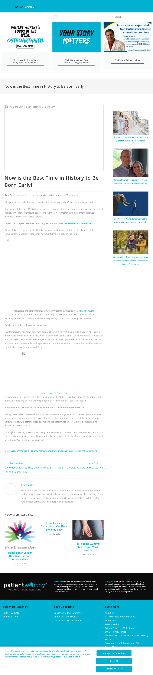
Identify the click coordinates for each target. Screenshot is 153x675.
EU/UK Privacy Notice (115, 631)
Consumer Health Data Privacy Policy (123, 643)
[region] (76, 661)
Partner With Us (11, 612)
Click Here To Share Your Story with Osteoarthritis (25, 61)
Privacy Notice (112, 624)
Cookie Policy (74, 656)
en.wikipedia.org (86, 310)
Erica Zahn (9, 195)
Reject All (114, 661)
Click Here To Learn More (127, 60)
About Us (109, 612)
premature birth (89, 451)
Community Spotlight (19, 451)
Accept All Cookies (114, 668)
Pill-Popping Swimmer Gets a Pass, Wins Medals (88, 547)
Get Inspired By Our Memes (68, 620)
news (70, 451)
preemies (77, 451)
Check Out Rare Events (65, 616)
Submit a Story (10, 616)
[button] (55, 16)
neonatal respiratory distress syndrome (49, 195)
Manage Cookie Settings (114, 653)
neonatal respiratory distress (79, 223)
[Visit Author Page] (10, 489)
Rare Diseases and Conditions (120, 616)
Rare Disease (72, 195)
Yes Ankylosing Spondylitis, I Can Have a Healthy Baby (54, 526)
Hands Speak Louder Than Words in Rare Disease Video (20, 556)
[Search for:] (125, 17)
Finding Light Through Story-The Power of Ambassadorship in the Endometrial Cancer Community (130, 261)
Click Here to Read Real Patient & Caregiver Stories (76, 61)
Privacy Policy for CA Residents (120, 628)
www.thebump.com (57, 393)
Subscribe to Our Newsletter (68, 612)
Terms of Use (111, 620)
